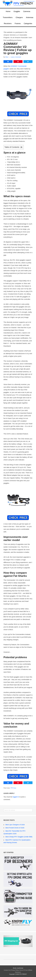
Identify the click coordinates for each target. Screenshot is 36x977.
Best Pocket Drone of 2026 (15, 828)
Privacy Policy (15, 970)
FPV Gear (13, 788)
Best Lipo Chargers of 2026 (15, 825)
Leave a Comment (16, 57)
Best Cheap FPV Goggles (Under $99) (19, 837)
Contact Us (7, 970)
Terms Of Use (24, 970)
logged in (16, 797)
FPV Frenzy (18, 4)
